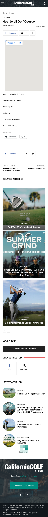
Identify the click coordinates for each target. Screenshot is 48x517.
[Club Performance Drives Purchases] (24, 302)
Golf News (23, 266)
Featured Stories (23, 437)
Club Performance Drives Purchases (24, 322)
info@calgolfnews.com (28, 476)
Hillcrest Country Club (36, 169)
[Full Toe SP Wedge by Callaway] (24, 206)
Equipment (24, 224)
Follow (24, 364)
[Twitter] (27, 494)
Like (9, 364)
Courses (11, 13)
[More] (32, 33)
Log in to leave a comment (24, 348)
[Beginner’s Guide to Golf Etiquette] (9, 440)
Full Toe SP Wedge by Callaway (24, 227)
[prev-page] (4, 331)
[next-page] (8, 331)
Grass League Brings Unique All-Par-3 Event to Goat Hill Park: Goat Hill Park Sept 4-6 (24, 272)
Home (5, 13)
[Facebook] (20, 494)
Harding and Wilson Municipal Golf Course (11, 170)
